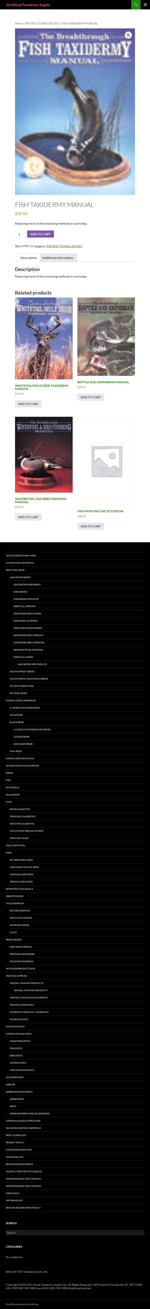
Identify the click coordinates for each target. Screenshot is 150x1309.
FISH (8, 780)
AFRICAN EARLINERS (21, 881)
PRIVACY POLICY (15, 1142)
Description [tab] (29, 257)
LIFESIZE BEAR (21, 736)
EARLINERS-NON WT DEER (24, 867)
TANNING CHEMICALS (22, 1004)
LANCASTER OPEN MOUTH (32, 664)
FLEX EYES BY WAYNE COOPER (26, 830)
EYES (8, 801)
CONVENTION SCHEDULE (20, 562)
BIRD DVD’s (16, 1055)
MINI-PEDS (16, 751)
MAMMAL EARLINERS (21, 874)
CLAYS (13, 932)
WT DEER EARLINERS (21, 859)
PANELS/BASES (14, 939)
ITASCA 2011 (13, 1193)
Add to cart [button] (28, 404)
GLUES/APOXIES (14, 1077)
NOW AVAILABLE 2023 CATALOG (23, 1178)
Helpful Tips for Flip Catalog (24, 1171)
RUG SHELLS (12, 787)
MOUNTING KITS (15, 1026)
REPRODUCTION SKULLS (19, 888)
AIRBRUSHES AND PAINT (19, 1091)
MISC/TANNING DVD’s (22, 1070)
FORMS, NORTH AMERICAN (21, 700)
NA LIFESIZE (16, 714)
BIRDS (9, 772)
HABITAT (10, 1084)
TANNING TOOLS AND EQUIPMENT (29, 997)
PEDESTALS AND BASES (22, 954)
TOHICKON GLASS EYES (22, 816)
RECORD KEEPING (20, 910)
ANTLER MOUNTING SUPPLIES (22, 765)
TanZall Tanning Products (30, 990)
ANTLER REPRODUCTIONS (20, 968)
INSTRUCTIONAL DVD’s (19, 1033)
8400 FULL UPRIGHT (25, 606)
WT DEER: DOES (18, 693)
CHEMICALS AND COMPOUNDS (23, 1120)
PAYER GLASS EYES (20, 809)
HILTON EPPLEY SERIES (22, 671)
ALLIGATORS (13, 794)
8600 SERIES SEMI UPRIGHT (29, 635)
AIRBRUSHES (17, 1098)
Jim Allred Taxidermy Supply (28, 5)
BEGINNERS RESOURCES (19, 1164)
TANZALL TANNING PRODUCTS (26, 983)
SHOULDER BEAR (23, 743)
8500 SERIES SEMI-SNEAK (27, 613)
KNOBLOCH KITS (19, 1019)
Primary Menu (145, 4)
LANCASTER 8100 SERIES (27, 584)
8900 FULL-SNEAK (23, 656)
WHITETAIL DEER (15, 570)
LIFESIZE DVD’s (18, 1062)
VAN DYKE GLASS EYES (22, 823)
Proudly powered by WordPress (22, 1304)
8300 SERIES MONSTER (26, 599)
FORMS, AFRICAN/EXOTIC (20, 758)
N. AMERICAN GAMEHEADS (25, 707)
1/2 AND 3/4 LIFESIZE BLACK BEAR (32, 729)
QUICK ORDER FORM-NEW (21, 555)
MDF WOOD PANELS (21, 946)
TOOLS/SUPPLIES (15, 903)
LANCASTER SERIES (20, 577)
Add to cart (40, 234)
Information (14, 1200)
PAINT (13, 1106)
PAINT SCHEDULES (16, 1135)
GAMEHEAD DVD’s (20, 1041)
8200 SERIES (20, 591)
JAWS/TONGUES (14, 896)
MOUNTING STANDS (21, 917)
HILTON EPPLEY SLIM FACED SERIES (29, 678)
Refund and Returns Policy (23, 1207)
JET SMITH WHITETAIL (22, 685)
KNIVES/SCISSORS (19, 925)
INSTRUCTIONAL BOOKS (42, 23)
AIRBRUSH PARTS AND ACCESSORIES (30, 1113)
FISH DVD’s (16, 1048)
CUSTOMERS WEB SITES (19, 1149)
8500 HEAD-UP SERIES (26, 620)
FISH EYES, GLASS (19, 838)
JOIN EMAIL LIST (15, 1156)
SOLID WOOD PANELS (22, 961)
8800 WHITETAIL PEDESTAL (28, 649)
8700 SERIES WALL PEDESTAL (29, 642)
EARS (9, 852)
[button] (128, 35)
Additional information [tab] (57, 257)
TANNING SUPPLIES (16, 975)
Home (19, 23)
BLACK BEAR (17, 722)
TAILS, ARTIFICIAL (15, 845)
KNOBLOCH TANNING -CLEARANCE (29, 1012)
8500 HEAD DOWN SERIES (28, 627)
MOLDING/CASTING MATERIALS (23, 1127)
